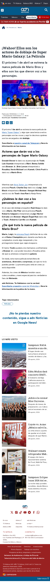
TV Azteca (17, 3)
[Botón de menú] (2, 10)
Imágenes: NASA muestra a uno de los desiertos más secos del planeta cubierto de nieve (37, 347)
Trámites (4, 17)
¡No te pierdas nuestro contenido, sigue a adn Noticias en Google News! (25, 318)
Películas (7, 304)
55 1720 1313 (29, 537)
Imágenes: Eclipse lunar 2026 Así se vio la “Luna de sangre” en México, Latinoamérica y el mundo (38, 479)
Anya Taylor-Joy (21, 184)
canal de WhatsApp (20, 286)
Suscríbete (31, 17)
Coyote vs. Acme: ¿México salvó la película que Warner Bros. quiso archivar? (37, 426)
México (14, 17)
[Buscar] (46, 10)
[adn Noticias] (25, 10)
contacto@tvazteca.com (33, 535)
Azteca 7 (38, 3)
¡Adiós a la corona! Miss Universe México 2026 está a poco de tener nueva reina (37, 399)
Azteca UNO (28, 3)
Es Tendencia (11, 27)
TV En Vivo (45, 17)
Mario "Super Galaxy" (11, 132)
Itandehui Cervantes (18, 117)
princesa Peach (23, 234)
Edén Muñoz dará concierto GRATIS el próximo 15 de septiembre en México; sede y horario (37, 373)
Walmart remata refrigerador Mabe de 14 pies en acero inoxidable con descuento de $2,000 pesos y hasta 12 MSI (38, 452)
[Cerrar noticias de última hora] (47, 21)
